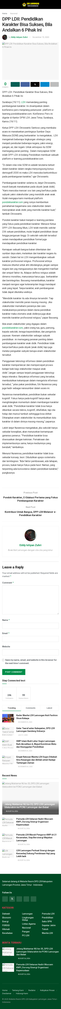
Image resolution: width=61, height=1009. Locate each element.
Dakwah (6, 914)
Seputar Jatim (49, 925)
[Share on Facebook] (25, 84)
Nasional (13, 14)
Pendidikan (47, 917)
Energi (5, 921)
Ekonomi (6, 917)
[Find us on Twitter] (12, 899)
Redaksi (31, 990)
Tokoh (45, 929)
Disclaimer (6, 993)
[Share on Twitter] (35, 84)
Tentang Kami (18, 990)
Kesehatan (7, 933)
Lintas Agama (29, 924)
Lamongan (27, 914)
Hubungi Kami (22, 993)
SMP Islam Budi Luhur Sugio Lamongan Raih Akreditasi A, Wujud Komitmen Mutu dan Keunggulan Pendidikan (36, 744)
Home (4, 14)
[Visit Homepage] (30, 4)
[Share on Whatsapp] (15, 84)
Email (6, 633)
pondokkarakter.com (12, 202)
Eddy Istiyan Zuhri (19, 37)
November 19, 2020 (41, 37)
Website (6, 646)
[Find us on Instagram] (19, 899)
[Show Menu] (3, 4)
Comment (8, 582)
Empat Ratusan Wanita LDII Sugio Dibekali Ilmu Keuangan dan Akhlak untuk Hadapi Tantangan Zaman (36, 760)
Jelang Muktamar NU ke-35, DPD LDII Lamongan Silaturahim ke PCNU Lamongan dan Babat (29, 806)
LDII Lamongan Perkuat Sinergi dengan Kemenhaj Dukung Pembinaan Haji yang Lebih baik (35, 853)
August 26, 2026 (12, 811)
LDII (23, 102)
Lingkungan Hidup (28, 918)
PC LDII (25, 935)
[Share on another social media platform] (54, 84)
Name (6, 620)
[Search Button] (57, 4)
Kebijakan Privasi (47, 990)
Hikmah (6, 929)
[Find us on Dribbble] (33, 899)
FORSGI (6, 925)
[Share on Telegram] (44, 84)
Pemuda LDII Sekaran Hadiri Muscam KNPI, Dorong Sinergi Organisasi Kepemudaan (34, 822)
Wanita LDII (47, 933)
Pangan (26, 931)
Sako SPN (47, 921)
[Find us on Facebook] (5, 899)
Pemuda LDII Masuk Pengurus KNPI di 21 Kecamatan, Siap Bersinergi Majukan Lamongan (36, 838)
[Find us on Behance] (26, 899)
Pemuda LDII (48, 914)
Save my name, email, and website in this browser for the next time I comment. (31, 661)
